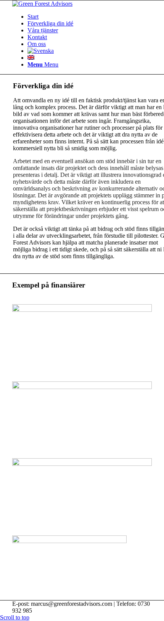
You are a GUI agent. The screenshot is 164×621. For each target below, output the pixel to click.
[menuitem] (33, 16)
